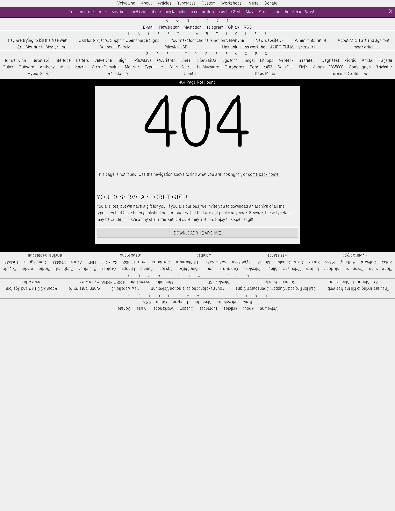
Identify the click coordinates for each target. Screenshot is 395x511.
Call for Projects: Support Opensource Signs (119, 41)
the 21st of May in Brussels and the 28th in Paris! (270, 12)
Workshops (231, 3)
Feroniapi (40, 61)
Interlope (63, 61)
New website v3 (270, 41)
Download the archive (197, 233)
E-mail (149, 27)
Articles (165, 3)
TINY (303, 67)
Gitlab (233, 27)
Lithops (266, 61)
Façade (385, 61)
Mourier (132, 67)
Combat (191, 74)
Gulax (8, 67)
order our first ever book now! (111, 12)
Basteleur (307, 61)
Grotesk (286, 61)
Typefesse (154, 67)
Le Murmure (208, 67)
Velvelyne (103, 61)
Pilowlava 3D (176, 47)
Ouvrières (166, 61)
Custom (209, 3)
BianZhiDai (207, 61)
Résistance (118, 74)
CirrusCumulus (106, 67)
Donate (271, 3)
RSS (248, 27)
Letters (82, 61)
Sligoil (123, 61)
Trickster (384, 67)
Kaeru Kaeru (180, 67)
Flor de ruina (14, 61)
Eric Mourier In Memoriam (41, 47)
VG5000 (336, 67)
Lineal (186, 61)
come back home (263, 174)
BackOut (285, 67)
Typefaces (186, 3)
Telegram (214, 27)
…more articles (364, 47)
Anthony (47, 67)
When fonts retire (310, 41)
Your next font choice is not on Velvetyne (207, 41)
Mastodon (193, 27)
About (146, 3)
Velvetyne (126, 3)
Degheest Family (114, 47)
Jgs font (230, 61)
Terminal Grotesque (349, 74)
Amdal (367, 61)
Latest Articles (201, 33)
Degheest (330, 61)
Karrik (80, 67)
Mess (65, 67)
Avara (318, 67)
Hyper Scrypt (40, 74)
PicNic (350, 61)
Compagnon (360, 67)
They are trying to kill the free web (36, 41)
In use (253, 3)
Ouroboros (234, 67)
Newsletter (169, 27)
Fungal (248, 61)
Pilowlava (143, 61)
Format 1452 (261, 67)
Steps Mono (264, 74)
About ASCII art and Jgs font (363, 41)
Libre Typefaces (201, 53)
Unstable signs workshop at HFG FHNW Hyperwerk (268, 47)
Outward (26, 67)
